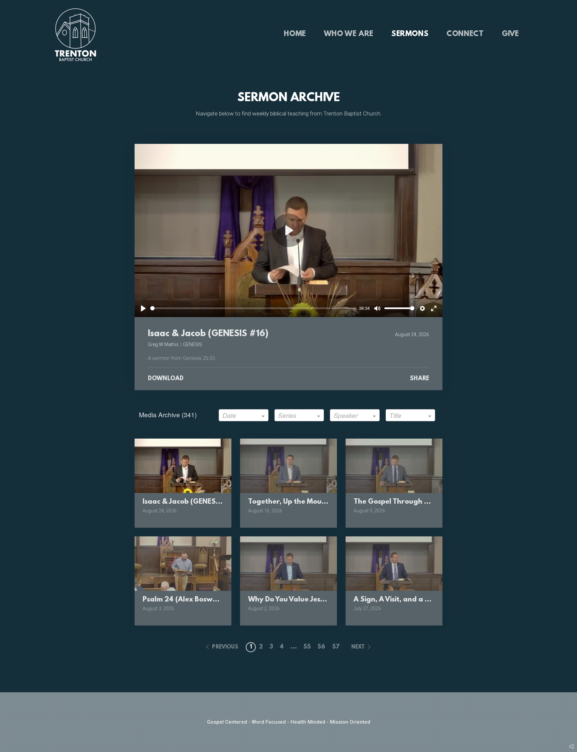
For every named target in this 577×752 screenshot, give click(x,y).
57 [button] (336, 647)
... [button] (294, 647)
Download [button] (166, 378)
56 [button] (321, 647)
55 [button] (307, 647)
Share (419, 378)
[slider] (253, 308)
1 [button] (251, 647)
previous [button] (225, 647)
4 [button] (282, 647)
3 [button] (271, 647)
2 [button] (261, 647)
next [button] (358, 647)
